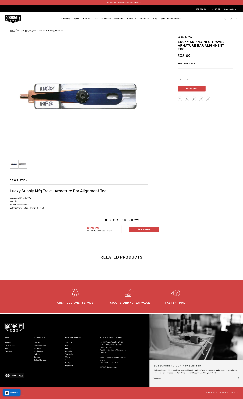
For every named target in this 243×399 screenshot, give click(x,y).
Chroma (68, 348)
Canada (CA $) (230, 9)
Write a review (144, 229)
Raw (66, 345)
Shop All (8, 342)
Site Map (37, 357)
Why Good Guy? (40, 345)
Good (67, 360)
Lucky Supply (185, 37)
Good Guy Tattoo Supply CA (226, 393)
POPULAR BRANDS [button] (73, 337)
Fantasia (68, 351)
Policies (36, 354)
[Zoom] (79, 96)
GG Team (37, 348)
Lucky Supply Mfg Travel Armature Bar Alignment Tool (41, 30)
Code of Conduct (40, 360)
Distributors (38, 351)
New (6, 348)
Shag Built (69, 366)
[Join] (237, 378)
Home (12, 30)
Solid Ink (68, 342)
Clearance (8, 351)
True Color (69, 354)
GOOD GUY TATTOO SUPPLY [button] (111, 337)
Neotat (67, 363)
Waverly (68, 357)
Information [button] (39, 337)
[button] (66, 19)
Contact (37, 342)
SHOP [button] (7, 337)
